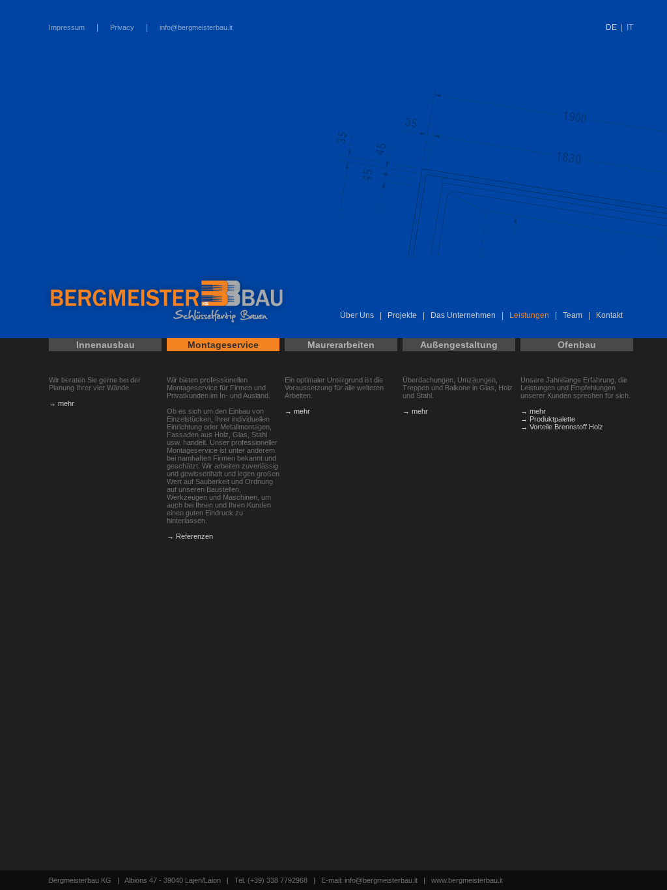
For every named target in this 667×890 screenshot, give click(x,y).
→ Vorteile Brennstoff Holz (561, 427)
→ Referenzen (190, 536)
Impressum (67, 27)
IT (630, 27)
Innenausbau (105, 344)
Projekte (402, 315)
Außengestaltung (459, 344)
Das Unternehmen (463, 315)
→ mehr (61, 403)
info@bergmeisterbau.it (196, 27)
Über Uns (357, 315)
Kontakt (609, 315)
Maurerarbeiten (341, 344)
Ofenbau (577, 344)
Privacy (122, 27)
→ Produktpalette (547, 419)
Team (572, 315)
